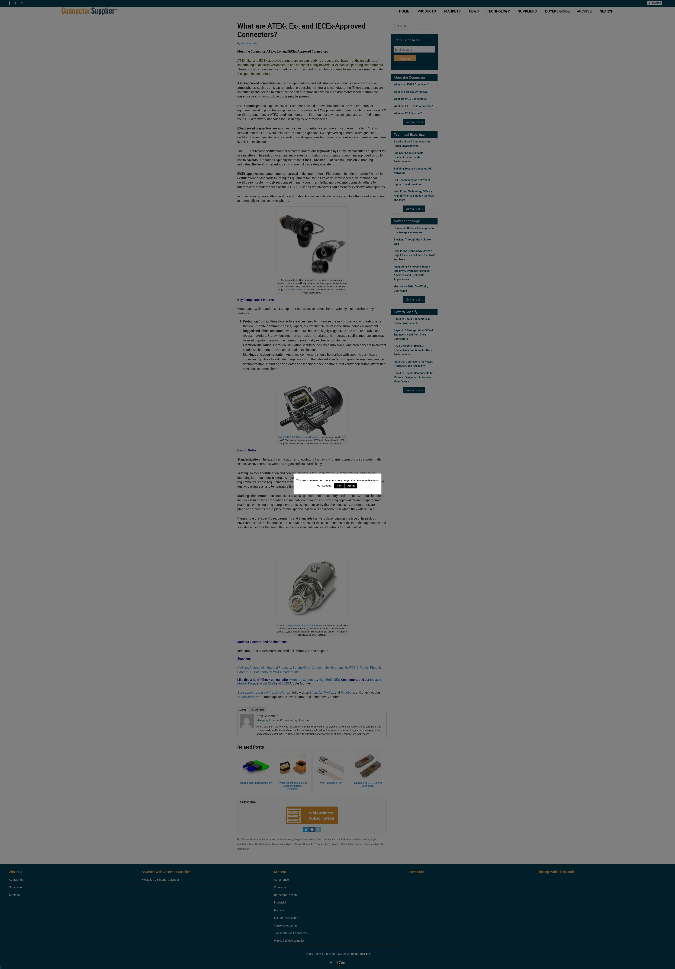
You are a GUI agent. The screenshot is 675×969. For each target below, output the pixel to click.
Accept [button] (351, 485)
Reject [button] (339, 485)
